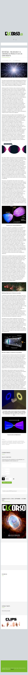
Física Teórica (9, 442)
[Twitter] (15, 39)
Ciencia (3, 439)
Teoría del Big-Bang (12, 443)
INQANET (12, 669)
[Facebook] (13, 39)
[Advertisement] (14, 15)
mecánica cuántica (16, 442)
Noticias (6, 50)
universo (7, 444)
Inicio (3, 50)
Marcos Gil (18, 60)
